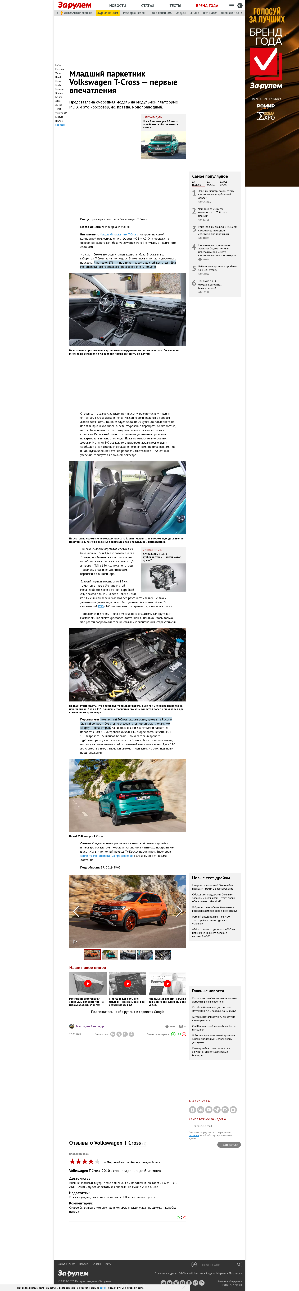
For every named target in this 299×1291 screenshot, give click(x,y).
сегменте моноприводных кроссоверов (106, 856)
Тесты (175, 5)
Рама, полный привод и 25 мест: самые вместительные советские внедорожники (217, 230)
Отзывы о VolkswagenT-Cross (107, 1142)
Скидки (194, 13)
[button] (183, 1288)
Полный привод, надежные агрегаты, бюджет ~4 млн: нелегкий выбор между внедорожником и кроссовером (217, 250)
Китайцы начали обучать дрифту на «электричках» (213, 1018)
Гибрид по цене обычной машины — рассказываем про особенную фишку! (214, 908)
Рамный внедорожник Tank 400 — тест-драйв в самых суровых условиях (212, 920)
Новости (117, 5)
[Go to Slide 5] (163, 954)
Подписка (235, 1273)
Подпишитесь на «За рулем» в (128, 1011)
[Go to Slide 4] (145, 954)
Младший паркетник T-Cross (119, 234)
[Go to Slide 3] (127, 954)
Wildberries (196, 1273)
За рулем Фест (66, 1263)
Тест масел (209, 13)
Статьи (147, 5)
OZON (182, 1273)
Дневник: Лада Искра (235, 13)
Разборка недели (134, 13)
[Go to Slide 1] (92, 954)
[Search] (239, 1264)
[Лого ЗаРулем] (74, 5)
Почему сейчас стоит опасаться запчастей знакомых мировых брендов (211, 1051)
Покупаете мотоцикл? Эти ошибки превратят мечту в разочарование (212, 886)
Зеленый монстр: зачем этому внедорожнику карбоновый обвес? (216, 194)
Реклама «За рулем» (230, 1281)
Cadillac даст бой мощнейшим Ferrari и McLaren (214, 1027)
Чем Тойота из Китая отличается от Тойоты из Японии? (213, 212)
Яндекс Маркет (216, 1273)
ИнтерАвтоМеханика (78, 13)
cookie (103, 1287)
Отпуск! (181, 13)
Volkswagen (78, 1170)
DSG (101, 606)
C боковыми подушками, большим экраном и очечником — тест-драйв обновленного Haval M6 (213, 898)
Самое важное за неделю (207, 1119)
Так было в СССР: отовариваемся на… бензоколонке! (210, 284)
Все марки (60, 124)
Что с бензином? (161, 13)
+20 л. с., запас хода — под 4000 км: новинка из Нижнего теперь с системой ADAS (213, 933)
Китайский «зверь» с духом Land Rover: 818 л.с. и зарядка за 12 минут (214, 1009)
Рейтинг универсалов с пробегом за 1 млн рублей (217, 268)
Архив (238, 1284)
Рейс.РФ (227, 1284)
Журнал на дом (107, 13)
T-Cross (94, 1170)
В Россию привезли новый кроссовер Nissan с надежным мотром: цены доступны (214, 1039)
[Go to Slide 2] (110, 954)
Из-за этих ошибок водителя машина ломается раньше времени (214, 999)
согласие (194, 1135)
